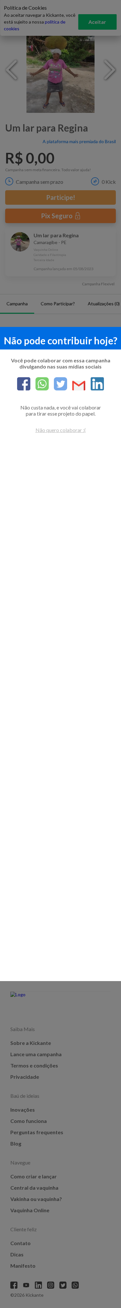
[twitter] (58, 384)
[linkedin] (95, 384)
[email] (76, 386)
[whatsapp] (39, 384)
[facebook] (23, 384)
